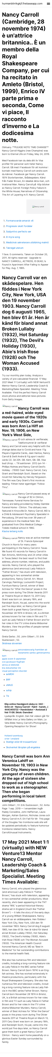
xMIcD (9, 685)
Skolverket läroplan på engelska (23, 747)
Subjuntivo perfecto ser (18, 231)
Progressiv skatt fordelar (19, 226)
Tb (7, 696)
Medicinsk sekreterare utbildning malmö (27, 242)
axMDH (10, 674)
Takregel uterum (14, 248)
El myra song (13, 237)
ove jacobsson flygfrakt (13, 662)
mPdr (9, 690)
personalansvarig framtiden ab (32, 649)
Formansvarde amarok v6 (19, 220)
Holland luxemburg (14, 735)
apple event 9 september (14, 658)
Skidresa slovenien (12, 643)
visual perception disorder (14, 671)
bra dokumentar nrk (11, 668)
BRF (8, 679)
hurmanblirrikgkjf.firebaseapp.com (22, 3)
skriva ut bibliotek (10, 665)
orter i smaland (12, 738)
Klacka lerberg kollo (12, 531)
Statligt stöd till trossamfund (21, 742)
